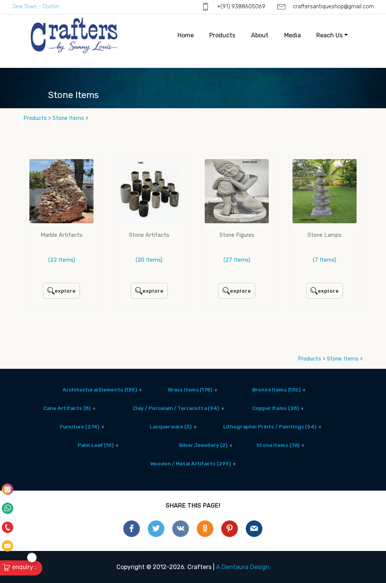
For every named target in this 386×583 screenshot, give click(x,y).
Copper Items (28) (275, 408)
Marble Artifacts (62, 235)
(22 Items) (61, 260)
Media (292, 35)
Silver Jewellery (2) (203, 445)
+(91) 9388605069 (240, 6)
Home (186, 35)
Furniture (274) (79, 426)
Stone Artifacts (149, 235)
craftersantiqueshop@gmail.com (332, 6)
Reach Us (329, 35)
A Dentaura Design (243, 567)
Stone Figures (236, 235)
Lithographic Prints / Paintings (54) (270, 426)
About (259, 35)
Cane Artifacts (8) (66, 408)
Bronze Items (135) (276, 390)
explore (65, 291)
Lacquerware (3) (171, 426)
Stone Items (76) (277, 445)
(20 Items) (149, 260)
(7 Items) (324, 260)
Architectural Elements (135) (100, 390)
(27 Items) (237, 260)
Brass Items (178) (190, 390)
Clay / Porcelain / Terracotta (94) (176, 408)
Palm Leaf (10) (95, 445)
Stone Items (69, 118)
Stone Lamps (325, 235)
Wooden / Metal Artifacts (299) (190, 463)
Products (222, 35)
